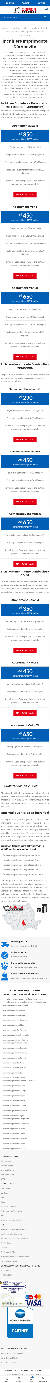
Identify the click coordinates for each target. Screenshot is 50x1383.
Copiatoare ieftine (8, 1252)
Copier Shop (6, 1243)
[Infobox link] (25, 955)
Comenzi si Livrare (10, 1156)
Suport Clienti (8, 1183)
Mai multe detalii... (25, 194)
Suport (3, 1202)
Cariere (4, 1247)
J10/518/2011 (6, 1275)
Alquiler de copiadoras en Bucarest (15, 1238)
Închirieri (9, 3)
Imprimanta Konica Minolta (12, 1353)
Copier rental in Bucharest (12, 1234)
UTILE (3, 1225)
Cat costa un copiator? (10, 1261)
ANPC (3, 1215)
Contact (4, 1193)
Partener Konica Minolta (14, 1349)
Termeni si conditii (8, 1206)
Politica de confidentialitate (12, 1211)
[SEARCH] (45, 17)
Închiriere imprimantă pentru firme (15, 1256)
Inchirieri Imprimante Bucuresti (14, 1229)
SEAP (3, 1179)
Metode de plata (7, 1165)
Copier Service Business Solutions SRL (20, 1266)
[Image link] (20, 1322)
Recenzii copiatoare (9, 1362)
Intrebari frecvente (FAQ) (11, 1220)
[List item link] (25, 1004)
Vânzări (26, 3)
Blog (2, 1197)
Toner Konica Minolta (10, 1358)
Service (41, 3)
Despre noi (5, 1188)
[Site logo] (25, 9)
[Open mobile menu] (3, 10)
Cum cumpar (6, 1161)
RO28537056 (6, 1270)
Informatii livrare (7, 1170)
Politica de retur (7, 1174)
